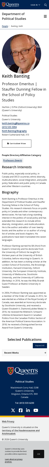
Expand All (39, 345)
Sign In (34, 5)
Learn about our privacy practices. (13, 460)
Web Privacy (8, 421)
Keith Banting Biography (14, 130)
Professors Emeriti (12, 160)
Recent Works (11, 352)
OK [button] (38, 454)
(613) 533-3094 (9, 127)
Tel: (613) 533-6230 (24, 402)
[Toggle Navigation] (45, 16)
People (5, 26)
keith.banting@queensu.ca (15, 123)
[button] (45, 4)
